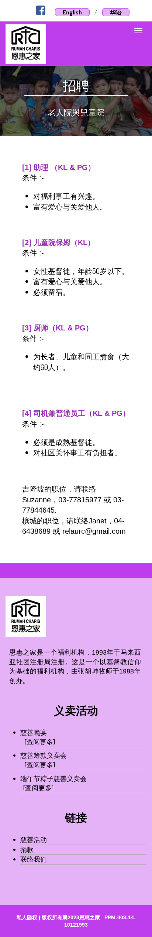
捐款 (27, 849)
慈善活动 (33, 839)
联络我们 (33, 859)
